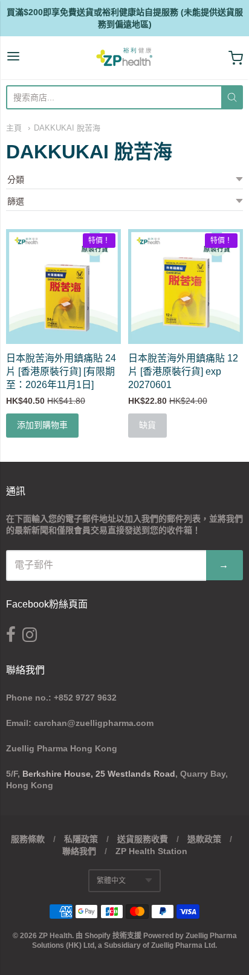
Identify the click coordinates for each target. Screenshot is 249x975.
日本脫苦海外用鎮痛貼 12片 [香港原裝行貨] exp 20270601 (183, 371)
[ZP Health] (124, 57)
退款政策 (204, 839)
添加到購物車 (42, 425)
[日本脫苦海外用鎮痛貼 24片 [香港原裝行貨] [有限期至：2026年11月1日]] (63, 286)
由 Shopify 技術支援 (108, 935)
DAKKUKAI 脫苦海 (67, 127)
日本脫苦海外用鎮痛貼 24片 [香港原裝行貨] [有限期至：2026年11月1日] (61, 371)
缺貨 (147, 425)
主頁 (14, 127)
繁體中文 (111, 880)
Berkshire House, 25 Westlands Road (98, 774)
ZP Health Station (151, 851)
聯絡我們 (79, 851)
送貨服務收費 (142, 839)
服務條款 (28, 839)
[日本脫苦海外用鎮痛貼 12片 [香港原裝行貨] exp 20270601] (185, 286)
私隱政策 (81, 839)
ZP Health (55, 935)
